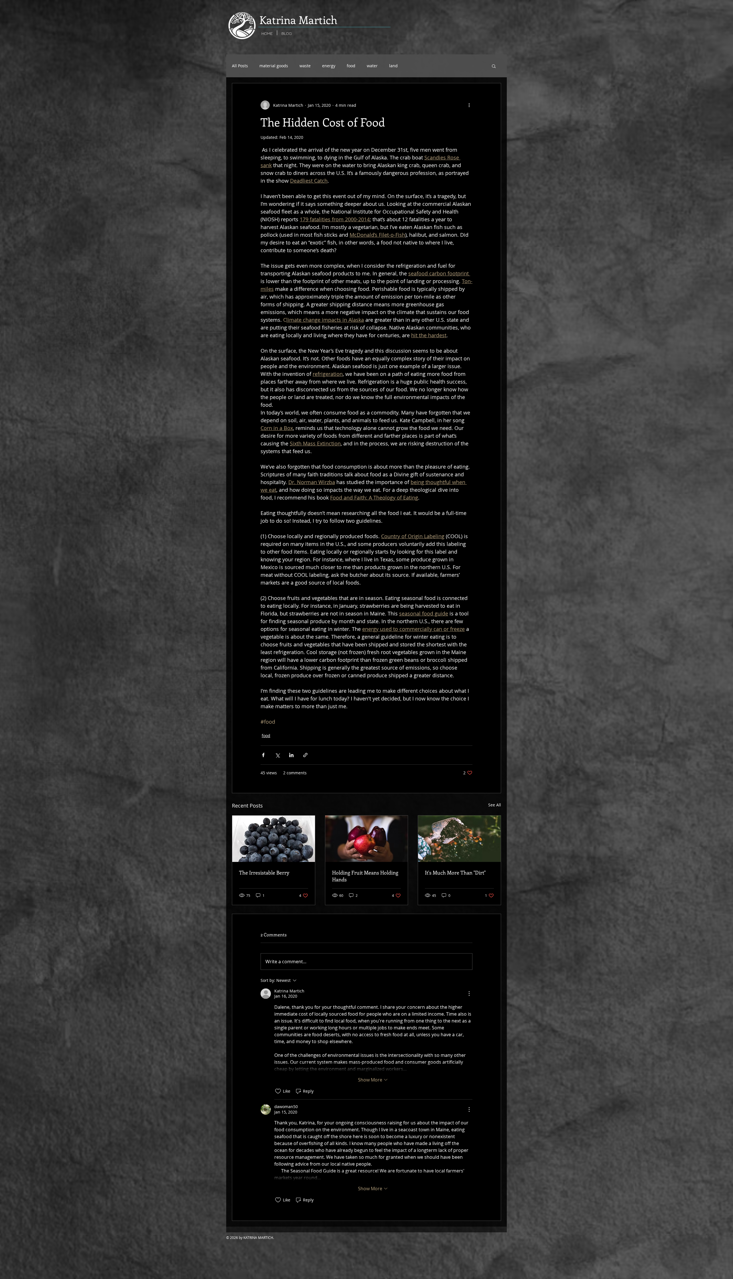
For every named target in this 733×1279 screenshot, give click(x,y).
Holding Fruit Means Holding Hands (365, 876)
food (351, 65)
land (393, 65)
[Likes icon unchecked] (278, 1091)
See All (494, 805)
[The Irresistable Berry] (273, 839)
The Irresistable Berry (264, 872)
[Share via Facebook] (263, 755)
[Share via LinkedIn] (291, 755)
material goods (273, 65)
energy (328, 65)
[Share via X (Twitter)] (277, 755)
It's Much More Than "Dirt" (455, 872)
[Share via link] (305, 755)
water (372, 65)
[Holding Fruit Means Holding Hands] (366, 839)
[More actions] (469, 105)
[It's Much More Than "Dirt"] (459, 839)
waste (305, 65)
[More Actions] (469, 993)
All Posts (240, 65)
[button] (493, 66)
